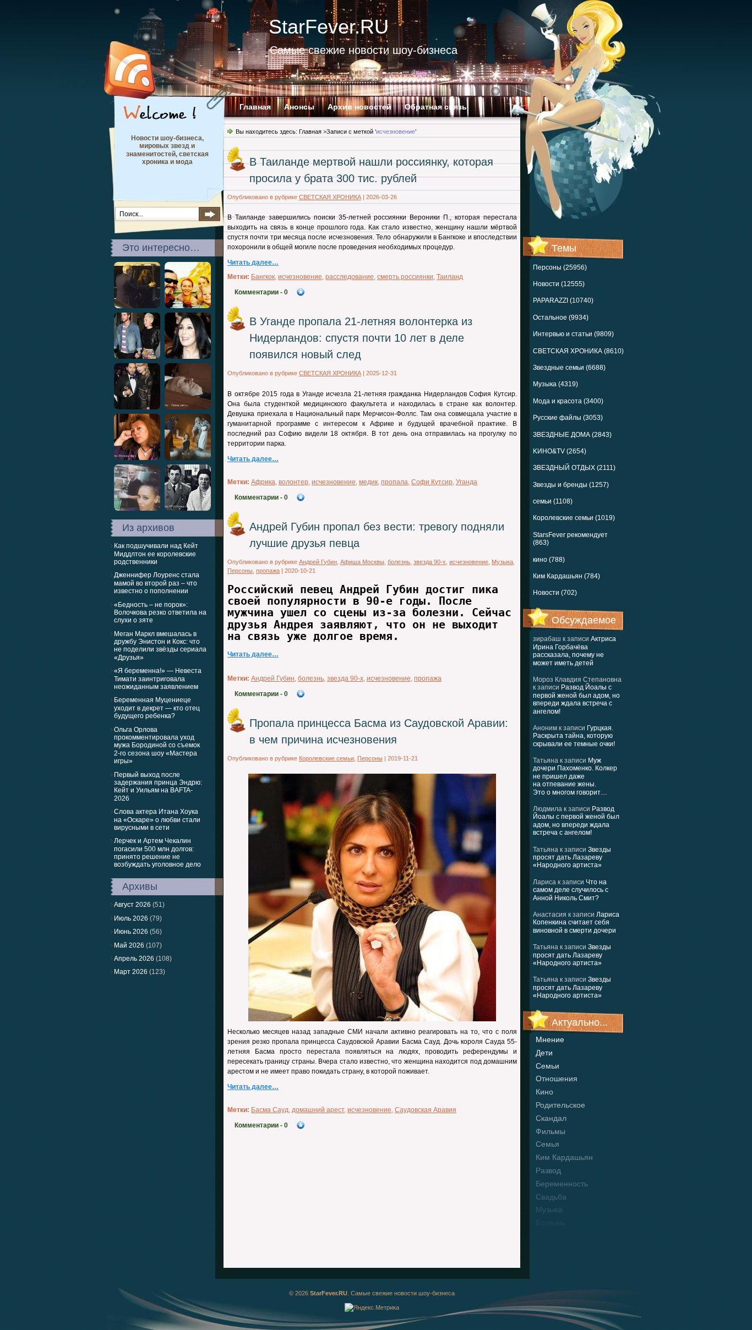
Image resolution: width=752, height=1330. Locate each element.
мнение (550, 1039)
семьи (547, 1065)
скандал (551, 1118)
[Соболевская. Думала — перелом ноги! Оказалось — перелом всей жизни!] (137, 458)
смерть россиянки (405, 277)
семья (547, 1144)
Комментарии (261, 292)
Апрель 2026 (134, 958)
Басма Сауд (269, 1110)
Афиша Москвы (362, 562)
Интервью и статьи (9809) (573, 334)
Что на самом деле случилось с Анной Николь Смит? (570, 890)
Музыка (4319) (555, 384)
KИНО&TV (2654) (559, 451)
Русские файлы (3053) (568, 418)
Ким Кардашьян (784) (566, 576)
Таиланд (450, 277)
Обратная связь (436, 106)
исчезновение (300, 277)
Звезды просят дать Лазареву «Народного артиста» (572, 857)
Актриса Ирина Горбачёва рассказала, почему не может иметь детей (574, 650)
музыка (549, 1209)
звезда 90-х (429, 562)
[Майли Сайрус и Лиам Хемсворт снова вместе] (137, 356)
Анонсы (299, 106)
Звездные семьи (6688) (569, 367)
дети (544, 1052)
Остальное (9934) (560, 317)
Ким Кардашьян (564, 1157)
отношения (556, 1078)
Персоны (240, 570)
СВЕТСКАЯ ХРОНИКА (330, 197)
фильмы (550, 1131)
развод (548, 1170)
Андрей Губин (318, 562)
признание (555, 1236)
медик (368, 482)
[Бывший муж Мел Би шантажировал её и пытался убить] (137, 508)
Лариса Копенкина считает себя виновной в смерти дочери (576, 922)
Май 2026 (129, 945)
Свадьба (551, 1196)
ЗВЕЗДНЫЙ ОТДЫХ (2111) (574, 468)
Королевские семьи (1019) (574, 518)
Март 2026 (131, 972)
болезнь (550, 1222)
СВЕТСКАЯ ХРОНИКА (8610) (578, 351)
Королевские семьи (326, 758)
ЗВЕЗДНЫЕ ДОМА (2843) (572, 435)
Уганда (466, 482)
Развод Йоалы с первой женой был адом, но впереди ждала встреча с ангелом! (576, 699)
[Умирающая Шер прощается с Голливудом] (188, 356)
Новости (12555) (559, 284)
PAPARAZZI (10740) (563, 300)
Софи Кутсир (432, 482)
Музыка (502, 562)
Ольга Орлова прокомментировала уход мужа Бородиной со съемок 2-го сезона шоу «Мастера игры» (157, 745)
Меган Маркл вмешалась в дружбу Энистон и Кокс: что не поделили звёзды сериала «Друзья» (160, 645)
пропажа (268, 570)
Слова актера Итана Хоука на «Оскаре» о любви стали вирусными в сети (157, 819)
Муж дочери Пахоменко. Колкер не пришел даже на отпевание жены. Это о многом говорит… (575, 776)
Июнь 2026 (131, 931)
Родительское (560, 1105)
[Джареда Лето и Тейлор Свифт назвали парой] (137, 407)
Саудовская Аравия (425, 1110)
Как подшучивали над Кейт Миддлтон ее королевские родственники (156, 554)
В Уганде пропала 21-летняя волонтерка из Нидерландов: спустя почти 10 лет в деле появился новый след (360, 337)
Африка (263, 482)
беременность (562, 1183)
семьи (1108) (553, 501)
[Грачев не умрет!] (188, 407)
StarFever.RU (329, 26)
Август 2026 (132, 904)
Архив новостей (359, 106)
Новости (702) (555, 592)
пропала (394, 482)
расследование (349, 277)
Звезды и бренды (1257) (571, 485)
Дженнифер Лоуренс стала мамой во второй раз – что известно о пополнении (156, 583)
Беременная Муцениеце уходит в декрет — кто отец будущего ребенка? (157, 708)
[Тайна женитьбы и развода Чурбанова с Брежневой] (188, 508)
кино (544, 1091)
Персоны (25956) (560, 267)
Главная (255, 106)
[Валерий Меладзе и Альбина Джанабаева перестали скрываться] (137, 306)
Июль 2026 (131, 918)
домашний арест (318, 1110)
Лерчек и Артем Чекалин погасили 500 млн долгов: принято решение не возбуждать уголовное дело (157, 852)
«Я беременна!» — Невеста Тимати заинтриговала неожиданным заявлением (157, 679)
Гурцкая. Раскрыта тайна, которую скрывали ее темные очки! (574, 736)
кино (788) (549, 559)
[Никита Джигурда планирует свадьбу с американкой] (188, 306)
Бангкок (263, 277)
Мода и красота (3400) (568, 401)
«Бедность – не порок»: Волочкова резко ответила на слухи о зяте (160, 613)
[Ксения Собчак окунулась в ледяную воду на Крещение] (188, 458)
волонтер (293, 482)
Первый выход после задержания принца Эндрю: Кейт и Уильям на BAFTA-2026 (158, 786)
